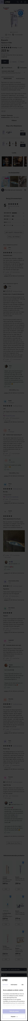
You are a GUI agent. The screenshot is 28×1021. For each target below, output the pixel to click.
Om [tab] (22, 984)
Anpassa (13, 1016)
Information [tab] (14, 984)
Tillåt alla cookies (14, 1011)
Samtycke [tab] (5, 984)
